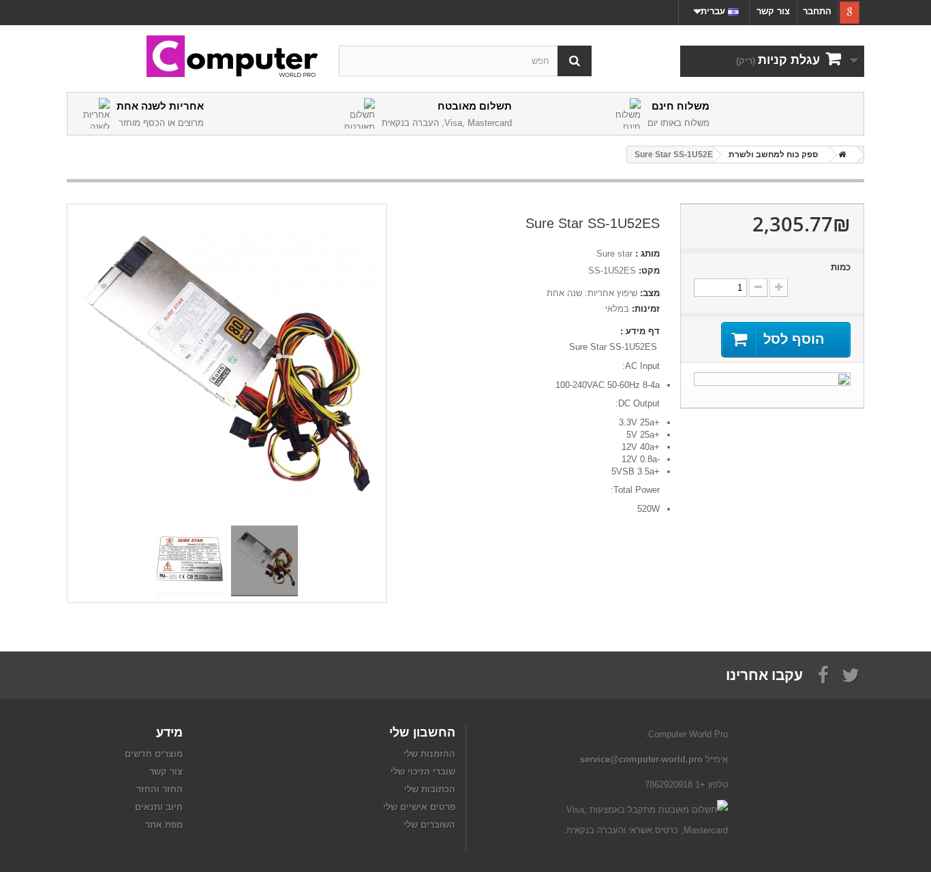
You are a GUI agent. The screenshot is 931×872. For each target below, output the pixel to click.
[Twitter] (850, 673)
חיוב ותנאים (159, 807)
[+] (778, 287)
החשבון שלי (422, 732)
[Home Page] (839, 154)
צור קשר (773, 11)
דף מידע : (640, 331)
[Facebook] (823, 673)
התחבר (817, 11)
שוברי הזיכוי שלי (423, 771)
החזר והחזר (159, 789)
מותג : (647, 253)
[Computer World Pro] (193, 57)
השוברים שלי (429, 825)
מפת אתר (164, 825)
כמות (841, 267)
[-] (758, 287)
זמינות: (646, 309)
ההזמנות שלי (429, 754)
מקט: (649, 270)
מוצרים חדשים (154, 754)
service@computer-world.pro (641, 759)
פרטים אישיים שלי (419, 807)
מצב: (650, 293)
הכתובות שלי (429, 789)
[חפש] (575, 61)
